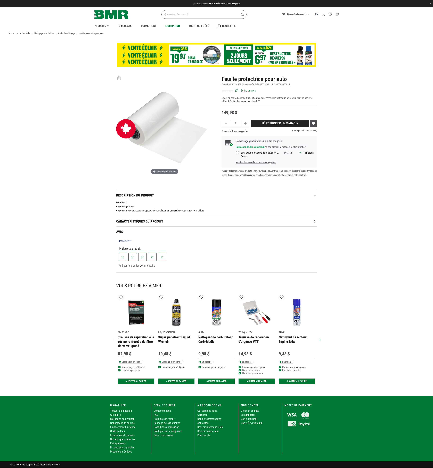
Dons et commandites (209, 419)
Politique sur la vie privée (168, 431)
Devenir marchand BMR (210, 427)
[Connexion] (323, 14)
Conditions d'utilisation (166, 427)
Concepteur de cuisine (122, 423)
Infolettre (229, 26)
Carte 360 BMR (249, 419)
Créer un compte (250, 410)
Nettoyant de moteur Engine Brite (293, 339)
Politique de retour (164, 419)
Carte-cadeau (117, 431)
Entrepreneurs (118, 443)
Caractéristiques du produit (139, 221)
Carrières (202, 414)
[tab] (216, 195)
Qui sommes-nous (207, 410)
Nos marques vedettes (122, 439)
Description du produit (135, 195)
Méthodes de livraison (122, 419)
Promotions (149, 26)
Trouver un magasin (121, 410)
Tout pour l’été (199, 26)
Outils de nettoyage (66, 33)
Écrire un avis (248, 90)
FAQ (156, 414)
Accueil (12, 33)
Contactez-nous (162, 410)
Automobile (25, 33)
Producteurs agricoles (122, 447)
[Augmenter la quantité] (245, 123)
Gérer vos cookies (163, 435)
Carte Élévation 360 (252, 423)
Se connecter (248, 414)
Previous (113, 339)
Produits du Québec (121, 451)
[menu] (216, 25)
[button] (123, 257)
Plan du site (203, 435)
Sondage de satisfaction (167, 423)
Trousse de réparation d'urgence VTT (254, 339)
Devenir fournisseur (208, 431)
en (316, 14)
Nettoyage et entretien (44, 33)
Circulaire (125, 26)
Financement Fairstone (123, 427)
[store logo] (111, 14)
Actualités (202, 423)
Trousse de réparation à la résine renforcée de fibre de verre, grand (136, 341)
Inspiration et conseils (122, 435)
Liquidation (172, 26)
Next (319, 339)
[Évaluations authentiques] (125, 241)
